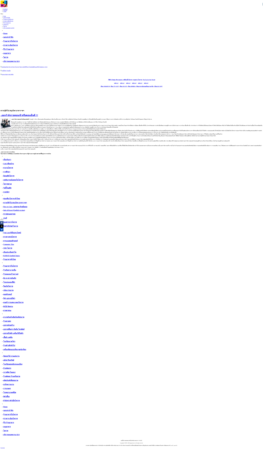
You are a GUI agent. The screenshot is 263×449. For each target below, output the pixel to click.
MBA (134, 86)
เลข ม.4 (134, 83)
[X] (1, 226)
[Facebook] (1, 223)
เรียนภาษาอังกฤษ (141, 86)
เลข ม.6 (146, 83)
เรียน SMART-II (105, 86)
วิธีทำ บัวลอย (111, 79)
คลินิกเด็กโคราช (127, 79)
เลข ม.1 (116, 83)
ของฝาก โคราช (137, 79)
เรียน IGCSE (123, 86)
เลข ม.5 (140, 83)
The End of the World (149, 79)
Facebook (5, 9)
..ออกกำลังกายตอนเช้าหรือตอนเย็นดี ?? (19, 115)
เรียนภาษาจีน (149, 86)
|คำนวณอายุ (118, 79)
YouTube (5, 10)
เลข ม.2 (122, 83)
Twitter (4, 11)
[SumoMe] (1, 229)
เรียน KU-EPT (158, 86)
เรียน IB (130, 86)
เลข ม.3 (128, 83)
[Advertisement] (131, 98)
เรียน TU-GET (115, 86)
